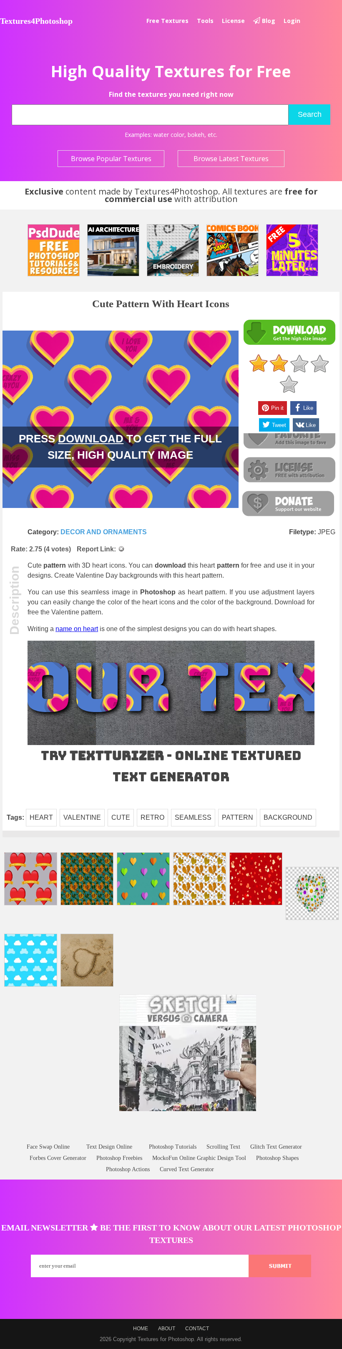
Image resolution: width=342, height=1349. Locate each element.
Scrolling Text (223, 1147)
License (233, 21)
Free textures (167, 21)
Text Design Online (109, 1147)
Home (140, 1328)
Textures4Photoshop (36, 20)
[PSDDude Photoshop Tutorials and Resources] (54, 250)
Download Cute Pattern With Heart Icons (289, 332)
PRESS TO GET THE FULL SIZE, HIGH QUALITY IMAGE (120, 446)
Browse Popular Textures (111, 158)
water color (168, 135)
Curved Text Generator (187, 1169)
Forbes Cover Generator (58, 1158)
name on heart (76, 628)
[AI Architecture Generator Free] (113, 250)
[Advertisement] (171, 1135)
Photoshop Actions (128, 1169)
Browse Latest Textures (231, 158)
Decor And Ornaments (103, 532)
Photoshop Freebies (119, 1158)
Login (292, 21)
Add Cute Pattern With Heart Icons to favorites (289, 436)
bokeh (196, 135)
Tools (205, 21)
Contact (197, 1328)
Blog (267, 21)
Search (310, 114)
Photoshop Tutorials (172, 1147)
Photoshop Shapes (277, 1158)
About (166, 1328)
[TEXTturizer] (171, 743)
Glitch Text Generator (276, 1147)
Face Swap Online (48, 1147)
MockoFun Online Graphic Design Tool (199, 1158)
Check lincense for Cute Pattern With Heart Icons (289, 470)
